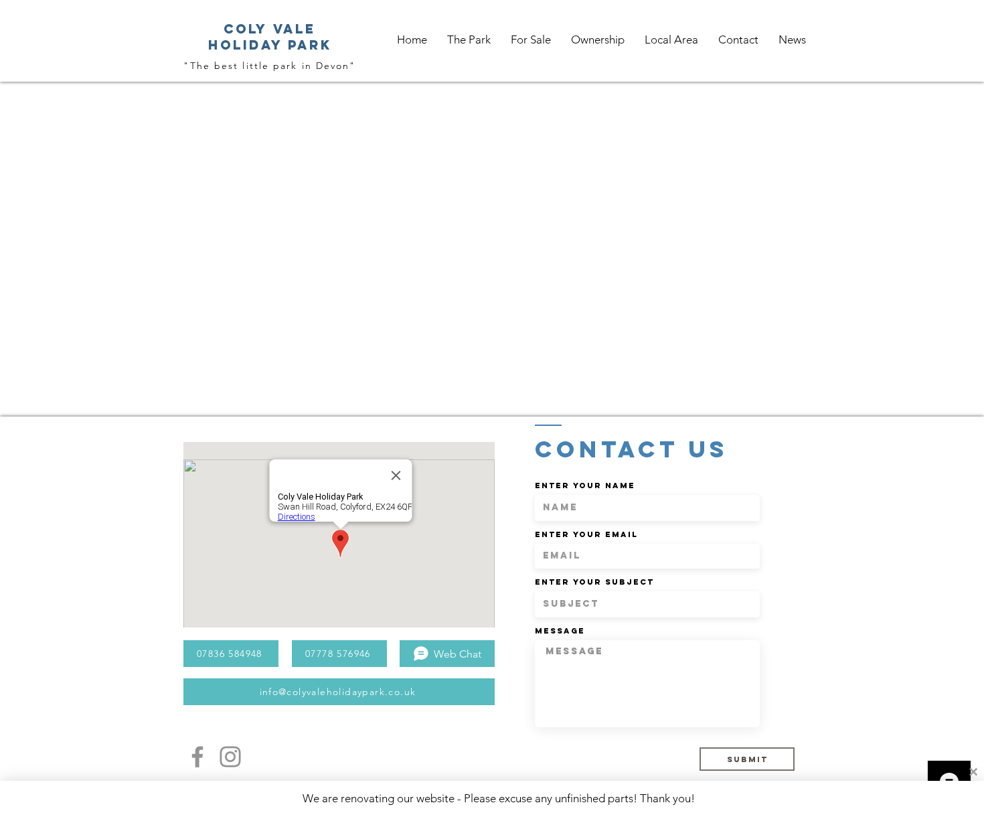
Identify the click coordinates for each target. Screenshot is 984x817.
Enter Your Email (586, 534)
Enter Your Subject (594, 582)
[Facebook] (197, 757)
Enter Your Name (585, 485)
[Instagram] (230, 757)
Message (560, 630)
